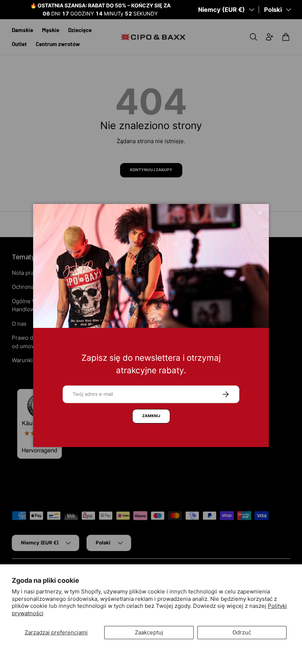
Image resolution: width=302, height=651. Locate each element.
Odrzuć (241, 632)
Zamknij (151, 415)
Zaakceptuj (149, 632)
